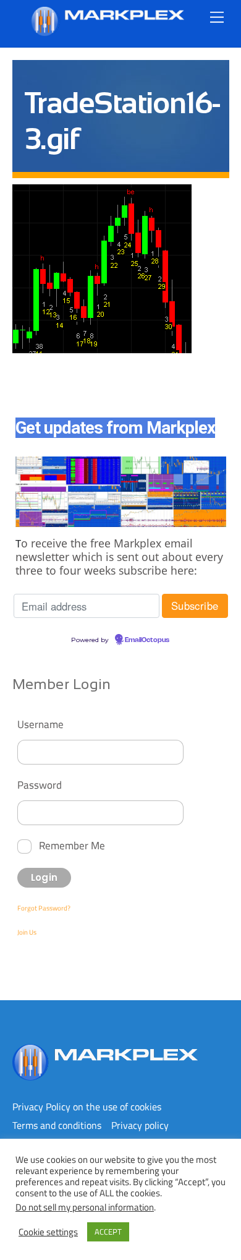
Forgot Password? (43, 908)
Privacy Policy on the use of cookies (86, 1106)
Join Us (26, 932)
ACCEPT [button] (108, 1231)
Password (39, 784)
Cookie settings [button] (48, 1232)
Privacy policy (140, 1125)
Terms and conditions (56, 1125)
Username (40, 724)
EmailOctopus (147, 640)
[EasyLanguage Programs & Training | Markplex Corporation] (107, 31)
